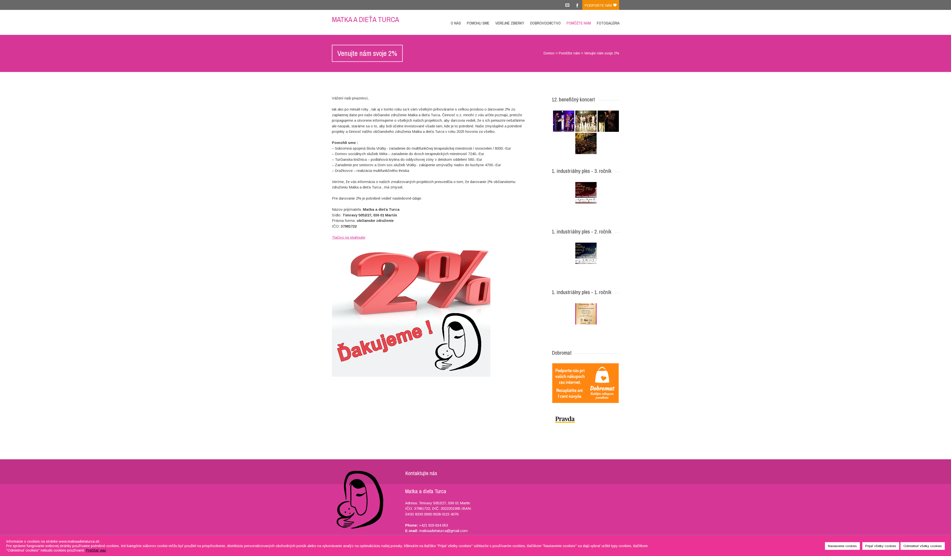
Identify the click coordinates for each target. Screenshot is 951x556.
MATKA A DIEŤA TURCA (365, 19)
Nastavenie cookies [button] (842, 546)
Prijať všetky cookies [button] (880, 546)
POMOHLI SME (478, 23)
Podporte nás (599, 5)
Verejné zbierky (509, 23)
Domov (549, 53)
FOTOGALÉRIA (608, 23)
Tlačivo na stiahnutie (348, 237)
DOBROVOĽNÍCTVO (545, 23)
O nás (456, 23)
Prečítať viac (96, 550)
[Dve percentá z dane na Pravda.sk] (585, 419)
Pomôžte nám (579, 23)
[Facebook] (577, 5)
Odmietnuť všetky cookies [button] (922, 546)
